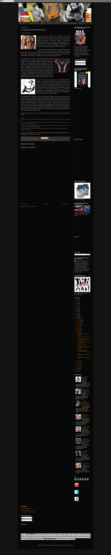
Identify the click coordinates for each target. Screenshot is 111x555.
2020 (77, 303)
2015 (77, 313)
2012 (77, 369)
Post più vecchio (65, 204)
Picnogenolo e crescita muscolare (86, 439)
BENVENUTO (23, 23)
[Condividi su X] (44, 138)
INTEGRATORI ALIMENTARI (54, 23)
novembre (79, 320)
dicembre (79, 318)
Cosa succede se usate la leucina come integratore (50, 79)
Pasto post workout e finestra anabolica (86, 416)
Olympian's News (26, 510)
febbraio (79, 364)
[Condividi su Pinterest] (47, 138)
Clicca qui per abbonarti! (34, 134)
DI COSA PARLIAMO (33, 23)
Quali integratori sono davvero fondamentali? (83, 342)
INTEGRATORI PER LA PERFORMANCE (47, 139)
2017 (77, 309)
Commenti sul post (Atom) (31, 206)
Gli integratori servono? (82, 345)
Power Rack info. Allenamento (28, 511)
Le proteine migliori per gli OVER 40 (86, 427)
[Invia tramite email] (42, 138)
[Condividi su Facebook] (46, 138)
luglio (78, 328)
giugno (78, 330)
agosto (78, 326)
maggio (79, 332)
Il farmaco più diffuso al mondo (85, 390)
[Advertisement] (45, 192)
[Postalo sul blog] (43, 138)
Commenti (78, 64)
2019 (77, 305)
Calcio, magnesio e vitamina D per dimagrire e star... (83, 339)
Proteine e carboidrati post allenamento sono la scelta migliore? (86, 403)
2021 (77, 301)
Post (77, 61)
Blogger (71, 545)
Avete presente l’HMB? (43, 36)
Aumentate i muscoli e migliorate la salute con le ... (83, 351)
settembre (79, 324)
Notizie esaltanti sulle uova (85, 464)
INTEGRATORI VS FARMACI (70, 23)
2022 (77, 300)
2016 (77, 311)
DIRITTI (81, 23)
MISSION (42, 23)
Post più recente (24, 204)
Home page (45, 204)
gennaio (79, 366)
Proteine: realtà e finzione (82, 337)
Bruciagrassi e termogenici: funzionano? (85, 378)
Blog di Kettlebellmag (26, 508)
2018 (77, 307)
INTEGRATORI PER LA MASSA (31, 139)
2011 (77, 371)
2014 (77, 315)
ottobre (78, 322)
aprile (78, 360)
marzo (78, 362)
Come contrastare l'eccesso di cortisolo (86, 452)
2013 (77, 317)
